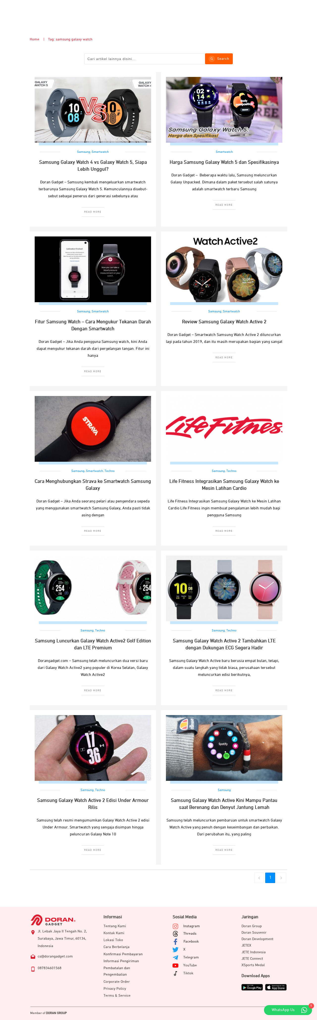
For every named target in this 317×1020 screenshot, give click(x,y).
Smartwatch (100, 152)
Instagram (191, 926)
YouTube (190, 965)
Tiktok (188, 973)
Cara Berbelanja (117, 947)
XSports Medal (253, 965)
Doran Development (257, 939)
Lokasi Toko (113, 940)
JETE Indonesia (253, 952)
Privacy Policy (115, 988)
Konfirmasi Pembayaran (123, 954)
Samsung (83, 152)
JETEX (246, 945)
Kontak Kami (114, 933)
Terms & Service (117, 995)
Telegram (191, 957)
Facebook (191, 941)
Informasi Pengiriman (121, 961)
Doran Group (251, 926)
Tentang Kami (115, 926)
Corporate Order (117, 982)
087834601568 (49, 968)
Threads (189, 933)
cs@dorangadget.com (55, 956)
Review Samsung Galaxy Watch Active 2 (224, 321)
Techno (110, 471)
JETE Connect (252, 958)
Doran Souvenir (253, 932)
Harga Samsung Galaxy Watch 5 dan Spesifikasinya (224, 162)
